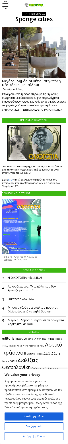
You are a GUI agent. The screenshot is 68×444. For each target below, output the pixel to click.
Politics (50, 338)
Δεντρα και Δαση (31, 109)
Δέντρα (5, 361)
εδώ (10, 179)
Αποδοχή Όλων (34, 416)
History (19, 339)
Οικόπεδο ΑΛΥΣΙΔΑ (21, 299)
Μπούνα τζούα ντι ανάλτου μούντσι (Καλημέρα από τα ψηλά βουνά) (32, 309)
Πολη (60, 109)
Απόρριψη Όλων (34, 436)
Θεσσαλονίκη (16, 367)
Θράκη (35, 368)
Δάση (55, 353)
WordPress (28, 346)
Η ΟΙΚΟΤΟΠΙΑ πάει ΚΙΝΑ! (25, 278)
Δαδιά (13, 361)
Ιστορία (43, 368)
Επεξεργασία (34, 426)
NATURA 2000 (40, 339)
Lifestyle (28, 338)
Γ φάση (39, 354)
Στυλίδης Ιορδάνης (12, 89)
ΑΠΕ (42, 345)
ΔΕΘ (47, 353)
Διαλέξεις (28, 360)
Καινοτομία (53, 368)
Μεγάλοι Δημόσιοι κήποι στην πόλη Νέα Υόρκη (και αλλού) (31, 83)
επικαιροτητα (49, 109)
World (36, 346)
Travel (12, 345)
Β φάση (29, 353)
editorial (9, 338)
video (19, 346)
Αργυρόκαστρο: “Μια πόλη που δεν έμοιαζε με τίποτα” (32, 288)
